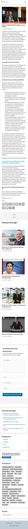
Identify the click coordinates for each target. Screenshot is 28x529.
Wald (8, 502)
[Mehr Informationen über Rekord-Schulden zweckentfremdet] (13, 324)
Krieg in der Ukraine (13, 493)
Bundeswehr (10, 473)
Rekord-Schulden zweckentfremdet (12, 334)
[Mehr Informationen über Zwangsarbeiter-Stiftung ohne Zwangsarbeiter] (13, 266)
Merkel (4, 498)
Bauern (12, 471)
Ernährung (20, 484)
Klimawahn (5, 493)
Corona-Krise (18, 478)
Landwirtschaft (5, 495)
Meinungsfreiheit (21, 495)
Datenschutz (18, 523)
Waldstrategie (21, 502)
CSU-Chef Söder (6, 484)
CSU (17, 482)
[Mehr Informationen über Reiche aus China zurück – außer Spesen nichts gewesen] (13, 295)
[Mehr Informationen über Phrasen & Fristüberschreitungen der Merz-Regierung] (13, 237)
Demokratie (14, 484)
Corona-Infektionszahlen (8, 478)
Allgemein (10, 28)
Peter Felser (12, 500)
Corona (4, 475)
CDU (16, 473)
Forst (6, 487)
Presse (4, 444)
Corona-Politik (17, 480)
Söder (3, 502)
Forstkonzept (5, 491)
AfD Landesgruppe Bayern (16, 469)
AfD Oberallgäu (5, 471)
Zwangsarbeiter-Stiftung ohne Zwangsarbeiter (11, 277)
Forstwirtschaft (13, 491)
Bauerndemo (19, 471)
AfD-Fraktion (18, 467)
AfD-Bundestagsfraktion (7, 467)
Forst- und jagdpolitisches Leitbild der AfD (11, 489)
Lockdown (13, 495)
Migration (9, 498)
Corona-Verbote (6, 482)
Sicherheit (19, 500)
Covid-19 (13, 482)
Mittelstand (15, 498)
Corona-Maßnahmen (7, 480)
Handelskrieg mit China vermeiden (11, 421)
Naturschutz (5, 500)
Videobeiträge (6, 447)
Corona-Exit (10, 475)
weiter (14, 217)
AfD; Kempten (5, 469)
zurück (14, 214)
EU (3, 487)
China (19, 473)
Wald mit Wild (14, 502)
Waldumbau (5, 504)
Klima (19, 491)
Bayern (4, 473)
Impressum (10, 523)
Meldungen (5, 442)
